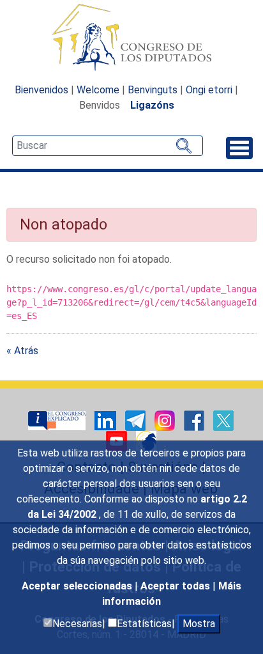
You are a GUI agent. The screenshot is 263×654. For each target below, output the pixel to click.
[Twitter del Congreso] (223, 420)
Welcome (98, 90)
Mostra (199, 624)
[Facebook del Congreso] (195, 420)
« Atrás (22, 351)
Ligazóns (152, 105)
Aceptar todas (176, 586)
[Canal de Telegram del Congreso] (136, 420)
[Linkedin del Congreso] (106, 420)
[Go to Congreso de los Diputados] (131, 37)
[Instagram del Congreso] (166, 420)
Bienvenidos (41, 90)
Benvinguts (152, 90)
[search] (107, 146)
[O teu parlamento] (58, 420)
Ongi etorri (209, 90)
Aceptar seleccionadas (78, 586)
